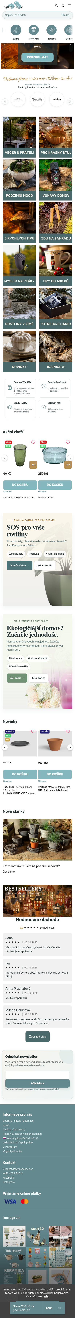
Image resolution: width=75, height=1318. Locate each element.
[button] (4, 46)
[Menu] (69, 5)
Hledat (65, 15)
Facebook (8, 1177)
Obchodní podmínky (14, 1129)
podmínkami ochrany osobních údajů (44, 1089)
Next (70, 458)
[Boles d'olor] (37, 99)
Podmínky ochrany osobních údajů (22, 1133)
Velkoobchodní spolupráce (18, 1142)
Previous (5, 458)
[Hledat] (56, 5)
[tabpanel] (20, 470)
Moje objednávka (12, 1151)
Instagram (9, 1182)
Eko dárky (38, 677)
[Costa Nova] (18, 99)
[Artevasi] (56, 99)
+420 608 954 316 (13, 1173)
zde (46, 1296)
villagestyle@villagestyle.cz (18, 1169)
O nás (6, 1125)
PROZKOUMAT (37, 57)
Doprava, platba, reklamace (18, 1120)
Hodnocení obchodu (37, 919)
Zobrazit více (37, 1036)
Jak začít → (17, 677)
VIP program (10, 1146)
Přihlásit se (37, 1083)
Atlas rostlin (44, 565)
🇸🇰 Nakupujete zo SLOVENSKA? (20, 1138)
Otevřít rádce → (19, 565)
